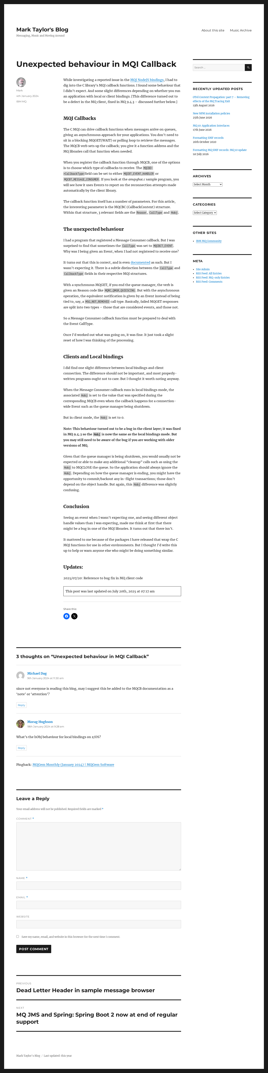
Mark (19, 90)
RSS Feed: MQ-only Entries (213, 277)
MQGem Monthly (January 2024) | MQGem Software (73, 765)
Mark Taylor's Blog (42, 29)
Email (22, 897)
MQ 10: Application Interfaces (211, 125)
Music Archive (241, 30)
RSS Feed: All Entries (209, 273)
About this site (212, 30)
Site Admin (203, 269)
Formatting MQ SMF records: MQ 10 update (220, 150)
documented (140, 262)
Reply (21, 705)
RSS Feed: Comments (209, 281)
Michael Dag (37, 673)
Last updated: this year (58, 1055)
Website (23, 916)
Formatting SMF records (208, 138)
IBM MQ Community (209, 241)
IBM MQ (21, 101)
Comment (25, 818)
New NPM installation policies (211, 113)
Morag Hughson (40, 722)
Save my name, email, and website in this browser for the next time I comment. (71, 937)
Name (22, 878)
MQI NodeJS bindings (147, 80)
